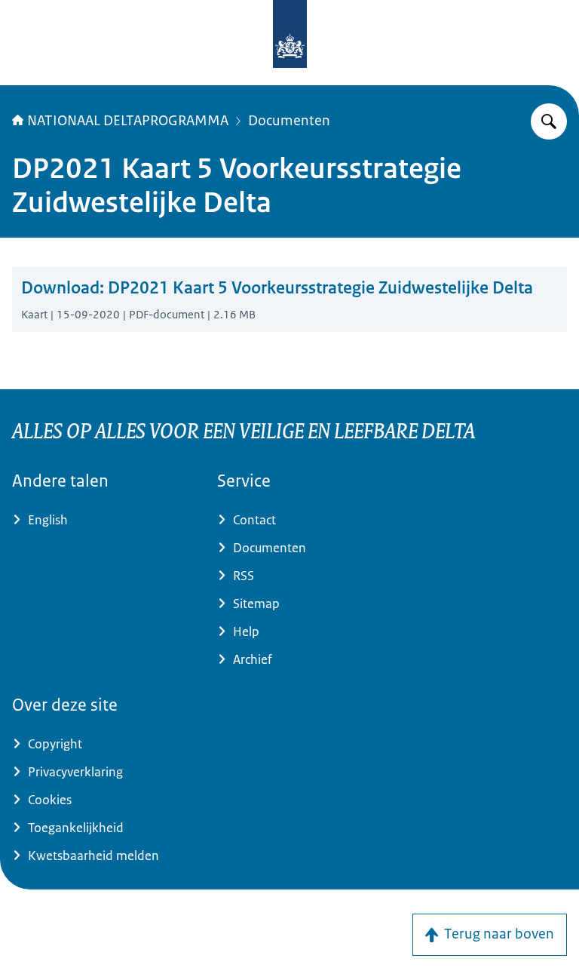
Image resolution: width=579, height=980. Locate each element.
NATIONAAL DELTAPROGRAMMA (127, 121)
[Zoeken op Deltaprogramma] (549, 121)
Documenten (289, 121)
